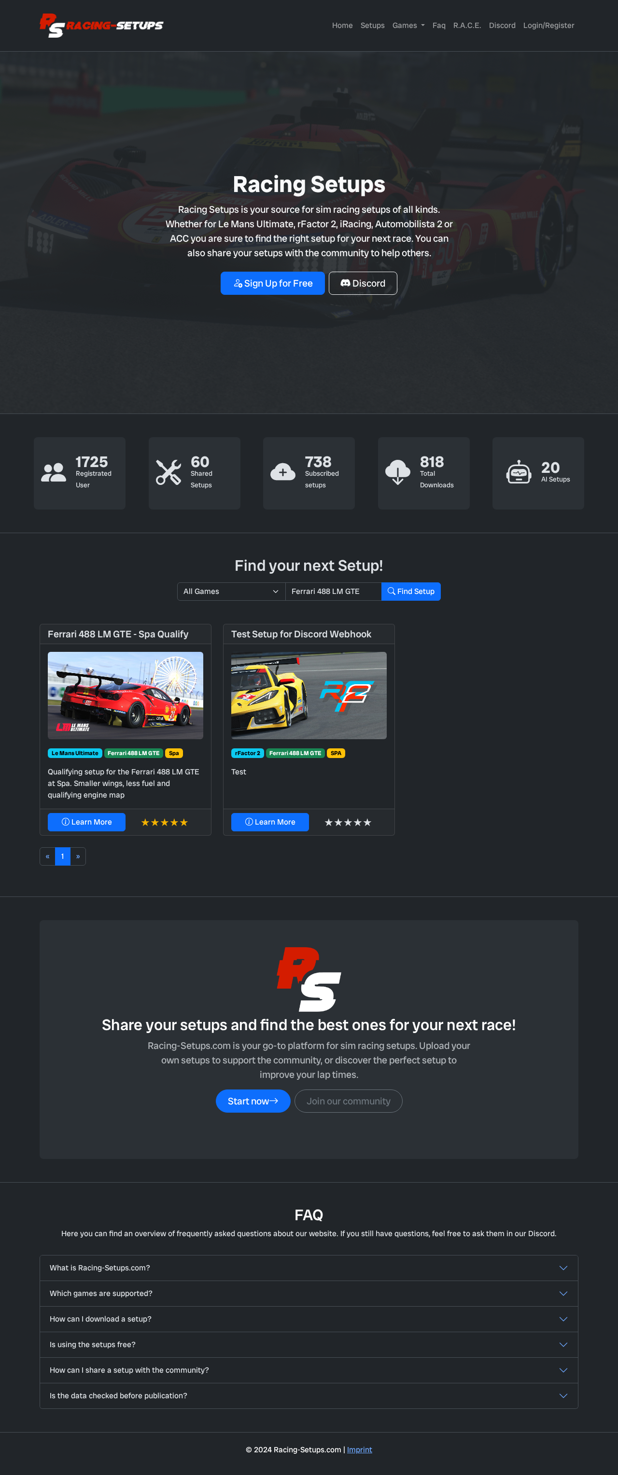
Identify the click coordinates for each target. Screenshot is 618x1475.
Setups (373, 25)
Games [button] (406, 25)
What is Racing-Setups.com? (100, 1268)
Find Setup (415, 591)
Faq (439, 25)
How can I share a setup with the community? (129, 1370)
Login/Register (549, 25)
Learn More (91, 822)
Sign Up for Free (277, 283)
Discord (502, 25)
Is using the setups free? (93, 1344)
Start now (248, 1101)
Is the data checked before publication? (118, 1396)
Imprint (359, 1450)
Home (342, 25)
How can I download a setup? (101, 1319)
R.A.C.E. (467, 25)
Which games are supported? (101, 1293)
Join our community (349, 1101)
